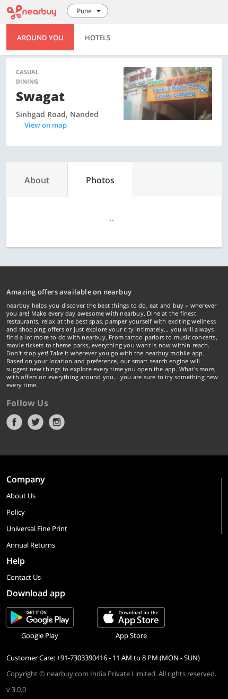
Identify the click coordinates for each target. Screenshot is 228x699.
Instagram (57, 422)
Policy (15, 512)
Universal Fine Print (36, 528)
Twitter (35, 422)
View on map (45, 125)
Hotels (97, 37)
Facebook (14, 422)
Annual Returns (30, 545)
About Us (21, 495)
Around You (40, 37)
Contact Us (23, 577)
